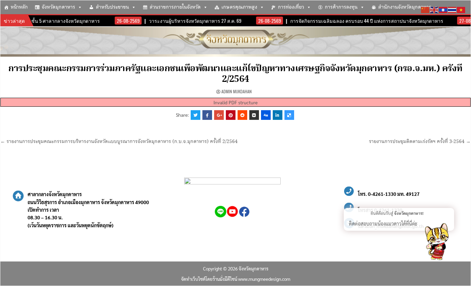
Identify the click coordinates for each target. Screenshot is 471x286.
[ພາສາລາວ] (443, 9)
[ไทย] (452, 9)
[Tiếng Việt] (461, 9)
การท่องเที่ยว (291, 7)
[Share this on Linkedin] (277, 115)
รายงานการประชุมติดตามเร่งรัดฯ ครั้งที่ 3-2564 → (420, 141)
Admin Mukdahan (236, 91)
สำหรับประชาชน (112, 7)
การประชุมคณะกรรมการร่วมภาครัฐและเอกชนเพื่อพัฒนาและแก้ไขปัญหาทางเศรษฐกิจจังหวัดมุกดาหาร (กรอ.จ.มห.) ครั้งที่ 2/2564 (235, 74)
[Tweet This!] (195, 115)
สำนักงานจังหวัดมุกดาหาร (404, 7)
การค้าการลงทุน (341, 7)
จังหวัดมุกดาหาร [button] (58, 7)
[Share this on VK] (254, 115)
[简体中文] (425, 9)
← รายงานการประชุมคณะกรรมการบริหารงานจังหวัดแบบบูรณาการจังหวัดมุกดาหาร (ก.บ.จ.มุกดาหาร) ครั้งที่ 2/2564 (119, 141)
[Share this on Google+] (219, 115)
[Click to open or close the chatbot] (436, 243)
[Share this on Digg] (266, 115)
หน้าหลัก (19, 7)
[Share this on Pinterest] (231, 115)
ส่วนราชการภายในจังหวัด (175, 7)
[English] (434, 9)
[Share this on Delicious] (289, 115)
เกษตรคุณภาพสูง (239, 7)
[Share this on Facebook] (207, 115)
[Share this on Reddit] (242, 115)
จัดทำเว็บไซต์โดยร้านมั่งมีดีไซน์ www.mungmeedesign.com (235, 279)
